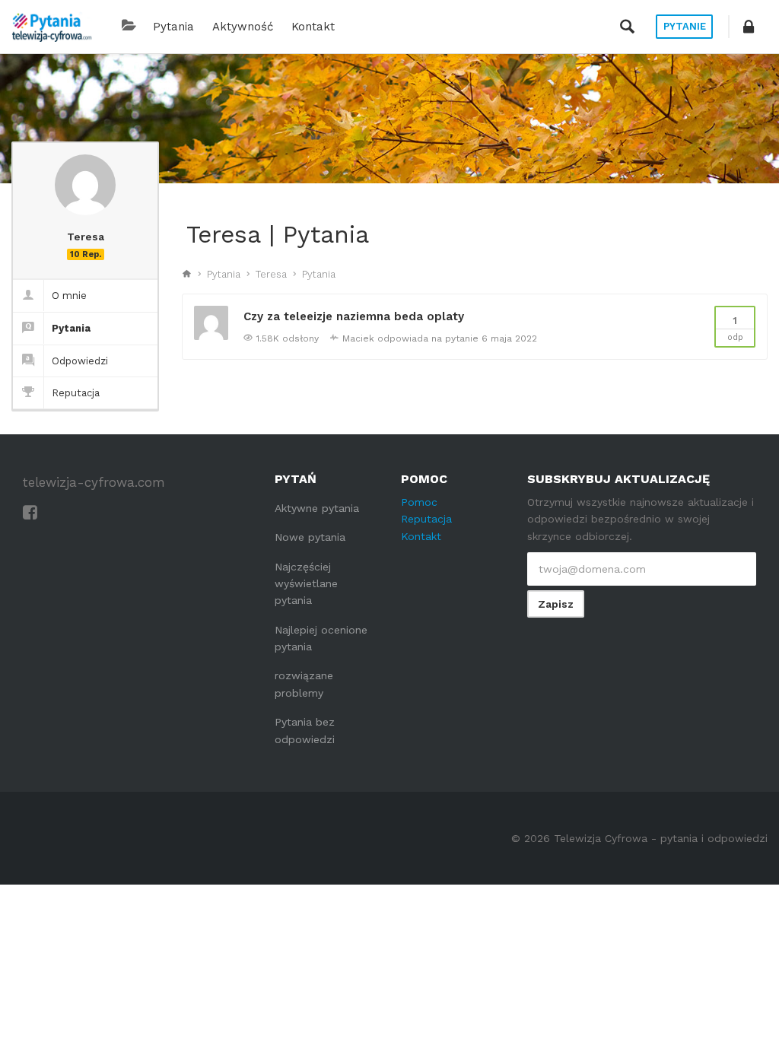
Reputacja (76, 393)
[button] (748, 26)
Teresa (271, 274)
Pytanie (684, 26)
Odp (735, 328)
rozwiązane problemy (304, 683)
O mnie (69, 295)
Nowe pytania (310, 537)
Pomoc (419, 502)
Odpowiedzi (80, 361)
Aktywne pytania (317, 508)
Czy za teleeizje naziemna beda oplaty (353, 316)
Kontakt (313, 26)
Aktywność (242, 26)
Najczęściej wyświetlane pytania (306, 584)
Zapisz (556, 604)
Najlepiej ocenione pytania (321, 638)
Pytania (173, 26)
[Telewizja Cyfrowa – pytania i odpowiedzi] (51, 26)
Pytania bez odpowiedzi (305, 730)
